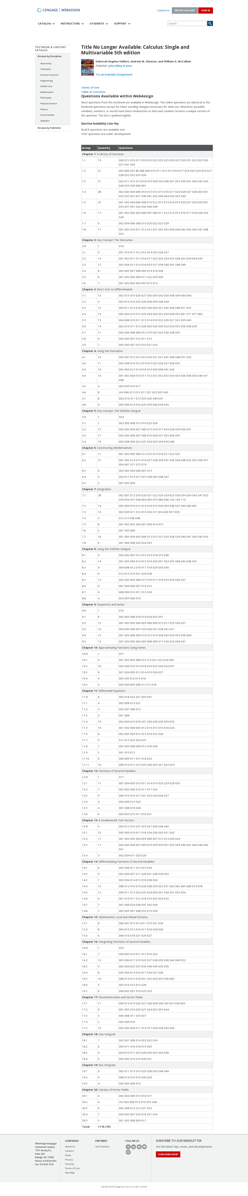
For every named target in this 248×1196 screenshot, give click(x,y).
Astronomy (45, 63)
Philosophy (45, 97)
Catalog (44, 23)
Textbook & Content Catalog (50, 48)
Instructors (70, 23)
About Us (70, 1146)
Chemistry (45, 69)
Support (120, 23)
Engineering (46, 80)
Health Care (46, 86)
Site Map (70, 1172)
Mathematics (47, 92)
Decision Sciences (49, 74)
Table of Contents (93, 92)
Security (69, 1164)
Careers (69, 1150)
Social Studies (47, 115)
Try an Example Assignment (114, 74)
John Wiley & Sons (120, 65)
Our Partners (102, 1146)
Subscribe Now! (168, 1154)
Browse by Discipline (50, 56)
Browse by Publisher (49, 127)
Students (97, 23)
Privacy (69, 1159)
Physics (44, 109)
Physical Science (48, 103)
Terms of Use (90, 87)
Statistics (45, 120)
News (68, 1155)
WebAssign (62, 10)
